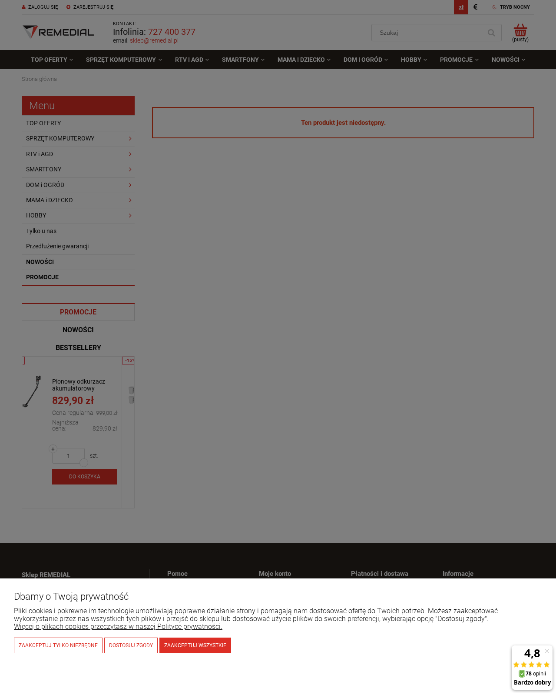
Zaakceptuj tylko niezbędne (58, 645)
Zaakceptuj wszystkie (195, 645)
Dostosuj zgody (131, 645)
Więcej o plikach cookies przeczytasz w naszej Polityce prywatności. (118, 626)
